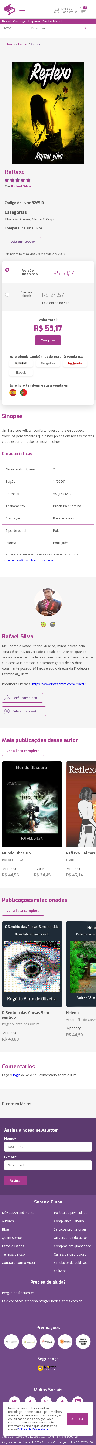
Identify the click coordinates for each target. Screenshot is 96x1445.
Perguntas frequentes (18, 1293)
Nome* (10, 1138)
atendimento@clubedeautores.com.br (28, 560)
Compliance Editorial (69, 1221)
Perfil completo (24, 698)
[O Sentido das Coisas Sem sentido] (32, 964)
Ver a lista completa (23, 751)
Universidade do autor (70, 1237)
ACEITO (77, 1419)
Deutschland (52, 21)
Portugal (19, 21)
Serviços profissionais (70, 1229)
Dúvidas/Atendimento (18, 1212)
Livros (22, 44)
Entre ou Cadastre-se (69, 10)
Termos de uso (13, 1254)
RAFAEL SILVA (12, 860)
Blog (5, 1229)
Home (10, 44)
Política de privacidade (70, 1212)
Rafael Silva (21, 186)
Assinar (16, 1180)
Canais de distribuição (70, 1254)
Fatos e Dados (13, 1246)
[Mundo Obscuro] (32, 804)
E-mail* (10, 1157)
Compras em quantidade (72, 1246)
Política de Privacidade (32, 1429)
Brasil (6, 21)
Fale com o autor (26, 711)
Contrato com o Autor (18, 1262)
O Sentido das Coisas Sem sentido (25, 1015)
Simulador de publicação (72, 1266)
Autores (8, 1221)
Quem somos (12, 1237)
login (16, 1075)
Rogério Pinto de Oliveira (20, 1024)
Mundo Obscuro (16, 853)
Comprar (48, 340)
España (34, 21)
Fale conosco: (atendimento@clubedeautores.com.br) (42, 1301)
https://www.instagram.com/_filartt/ (59, 684)
